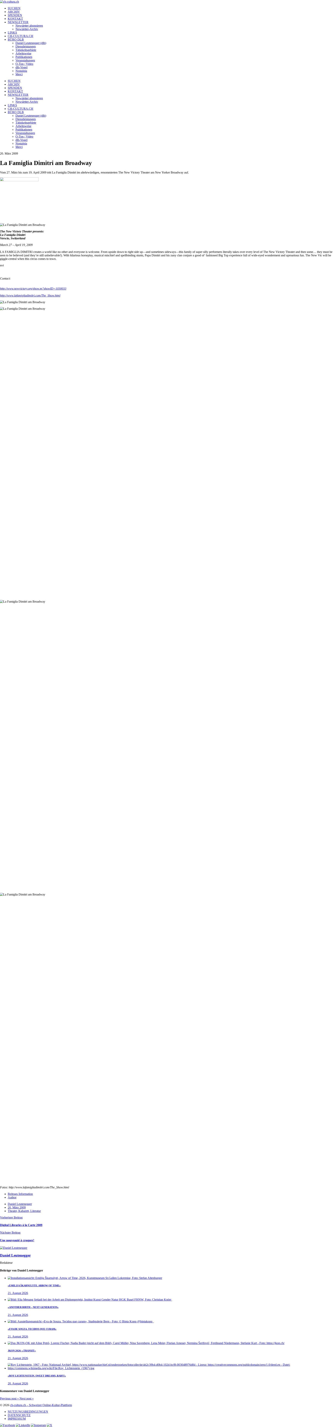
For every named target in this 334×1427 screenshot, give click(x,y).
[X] (49, 1425)
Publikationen (23, 57)
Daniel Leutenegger (20, 1204)
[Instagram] (38, 1425)
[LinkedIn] (23, 1425)
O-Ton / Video (24, 63)
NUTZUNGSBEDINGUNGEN (28, 1411)
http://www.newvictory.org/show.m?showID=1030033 (33, 288)
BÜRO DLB (16, 39)
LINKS (12, 32)
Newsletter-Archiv (26, 29)
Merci (19, 74)
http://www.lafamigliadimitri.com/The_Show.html (30, 295)
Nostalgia (21, 70)
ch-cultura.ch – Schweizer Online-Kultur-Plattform (41, 1405)
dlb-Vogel (21, 67)
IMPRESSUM (17, 1418)
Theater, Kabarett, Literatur (24, 1211)
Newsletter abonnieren (29, 25)
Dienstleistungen (25, 46)
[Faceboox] (7, 1425)
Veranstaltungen (25, 60)
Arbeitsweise (23, 53)
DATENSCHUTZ (19, 1415)
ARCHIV (14, 11)
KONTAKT (15, 18)
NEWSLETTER (18, 22)
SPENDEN (15, 15)
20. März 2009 (17, 1207)
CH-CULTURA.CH (20, 36)
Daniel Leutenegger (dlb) (30, 43)
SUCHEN (14, 8)
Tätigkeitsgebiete (25, 50)
